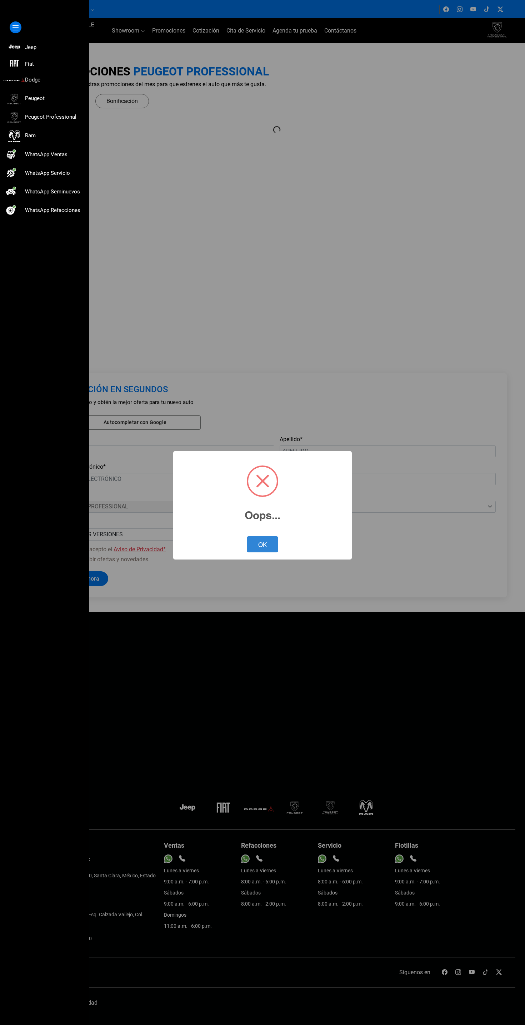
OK (262, 544)
